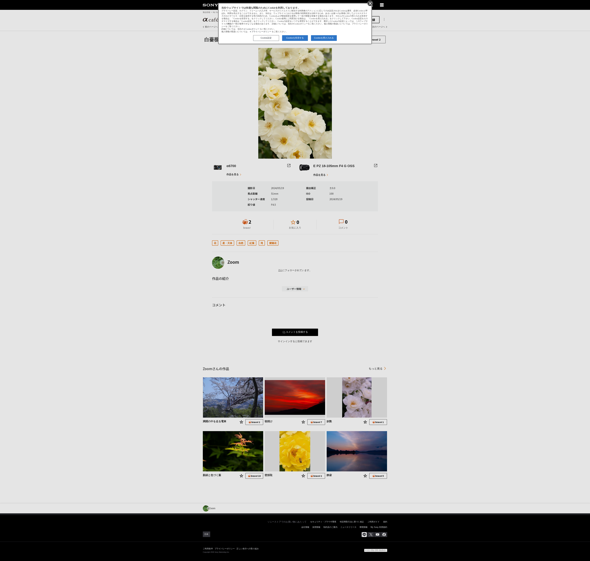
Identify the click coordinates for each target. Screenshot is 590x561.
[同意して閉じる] (370, 3)
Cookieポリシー (252, 29)
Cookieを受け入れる (324, 38)
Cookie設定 (266, 38)
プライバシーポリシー (261, 32)
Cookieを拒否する (295, 38)
